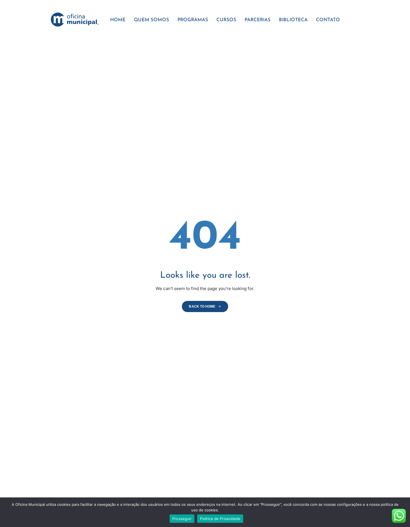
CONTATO (328, 20)
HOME (118, 20)
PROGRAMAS (192, 20)
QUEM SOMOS (151, 20)
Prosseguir (182, 518)
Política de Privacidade (220, 518)
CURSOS (226, 20)
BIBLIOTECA (293, 20)
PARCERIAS (258, 20)
